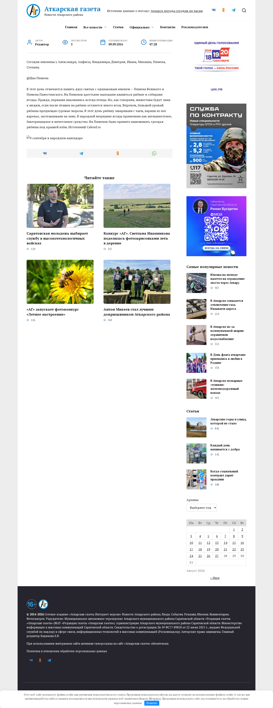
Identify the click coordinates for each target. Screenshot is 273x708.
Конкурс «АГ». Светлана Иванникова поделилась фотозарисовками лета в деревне (137, 238)
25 (200, 556)
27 (217, 556)
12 (208, 542)
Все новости (92, 27)
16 (242, 542)
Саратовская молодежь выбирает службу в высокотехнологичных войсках (57, 238)
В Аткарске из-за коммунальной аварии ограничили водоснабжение (227, 333)
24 (191, 556)
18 (200, 549)
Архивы (192, 500)
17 (191, 549)
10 (191, 542)
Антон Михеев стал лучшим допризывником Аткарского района (137, 312)
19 (208, 549)
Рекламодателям (194, 27)
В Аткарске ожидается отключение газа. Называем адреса (226, 305)
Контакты (167, 27)
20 (217, 549)
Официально (140, 27)
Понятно (151, 703)
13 (217, 542)
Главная (71, 27)
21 (225, 549)
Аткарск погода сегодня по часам (177, 11)
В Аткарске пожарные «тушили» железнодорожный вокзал (226, 387)
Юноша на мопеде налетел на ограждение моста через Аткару (227, 279)
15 (234, 542)
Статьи (118, 27)
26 (208, 556)
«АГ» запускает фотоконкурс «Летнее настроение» (53, 312)
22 (234, 549)
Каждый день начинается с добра (225, 447)
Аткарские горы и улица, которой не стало (228, 421)
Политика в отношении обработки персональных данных (67, 651)
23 (242, 549)
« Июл (214, 578)
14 (225, 542)
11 (200, 542)
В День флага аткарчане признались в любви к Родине (228, 359)
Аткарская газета (72, 9)
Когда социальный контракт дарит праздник (224, 475)
